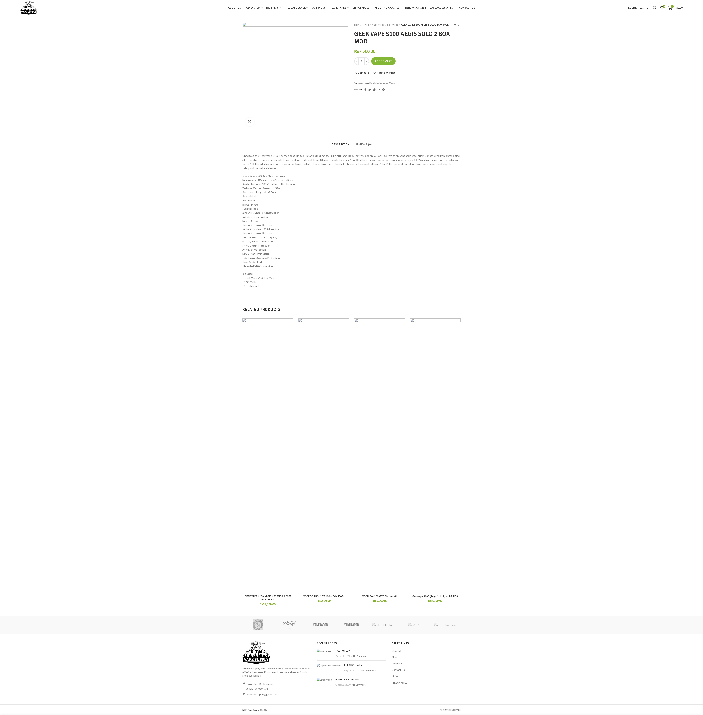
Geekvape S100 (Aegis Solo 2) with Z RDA (435, 596)
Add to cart (383, 61)
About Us (397, 663)
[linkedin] (379, 89)
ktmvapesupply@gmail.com (262, 694)
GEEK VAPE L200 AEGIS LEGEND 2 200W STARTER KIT (268, 598)
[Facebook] (365, 89)
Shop (366, 24)
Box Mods (392, 24)
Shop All (396, 650)
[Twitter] (369, 89)
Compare (363, 72)
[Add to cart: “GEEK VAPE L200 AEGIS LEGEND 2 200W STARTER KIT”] (290, 332)
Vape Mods (378, 24)
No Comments (360, 656)
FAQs (395, 676)
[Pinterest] (374, 89)
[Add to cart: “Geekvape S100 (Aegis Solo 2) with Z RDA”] (457, 332)
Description (340, 144)
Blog (394, 657)
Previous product (451, 25)
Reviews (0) (363, 144)
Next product (459, 25)
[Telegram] (383, 89)
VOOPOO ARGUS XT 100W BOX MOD (323, 596)
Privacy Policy (399, 682)
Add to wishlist (386, 72)
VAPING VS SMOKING (347, 679)
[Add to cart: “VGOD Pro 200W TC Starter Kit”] (402, 332)
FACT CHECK (343, 650)
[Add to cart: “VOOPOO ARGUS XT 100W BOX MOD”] (346, 332)
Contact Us (398, 669)
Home (357, 24)
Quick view (290, 341)
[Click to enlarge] (249, 121)
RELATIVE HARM (353, 665)
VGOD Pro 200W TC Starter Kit (379, 596)
